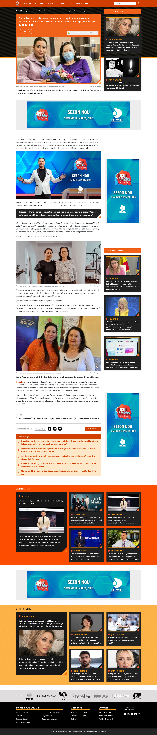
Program (26, 3)
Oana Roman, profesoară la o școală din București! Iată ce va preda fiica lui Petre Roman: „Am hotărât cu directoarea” (58, 450)
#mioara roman (43, 418)
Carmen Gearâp (28, 30)
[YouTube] (132, 714)
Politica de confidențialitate (52, 712)
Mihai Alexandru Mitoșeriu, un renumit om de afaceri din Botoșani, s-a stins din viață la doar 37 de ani (122, 85)
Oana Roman (22, 382)
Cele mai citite (115, 250)
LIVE (87, 3)
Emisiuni (50, 3)
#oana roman (25, 418)
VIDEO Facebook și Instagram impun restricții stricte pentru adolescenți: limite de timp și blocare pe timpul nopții (122, 365)
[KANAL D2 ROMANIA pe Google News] (40, 429)
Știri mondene (23, 609)
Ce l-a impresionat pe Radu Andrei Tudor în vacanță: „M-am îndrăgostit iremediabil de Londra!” (85, 556)
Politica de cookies (23, 722)
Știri (84, 715)
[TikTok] (139, 714)
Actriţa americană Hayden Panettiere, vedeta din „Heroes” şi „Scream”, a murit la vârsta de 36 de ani (58, 457)
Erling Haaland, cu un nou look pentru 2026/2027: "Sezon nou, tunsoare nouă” (123, 640)
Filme (70, 3)
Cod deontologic (22, 719)
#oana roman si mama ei (88, 418)
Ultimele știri (114, 11)
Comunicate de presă (49, 719)
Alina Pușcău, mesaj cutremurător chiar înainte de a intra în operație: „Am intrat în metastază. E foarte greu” (58, 465)
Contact (19, 715)
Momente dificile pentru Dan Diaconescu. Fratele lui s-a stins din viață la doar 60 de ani (59, 472)
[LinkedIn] (135, 714)
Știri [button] (78, 3)
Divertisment (23, 489)
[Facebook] (125, 714)
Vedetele (39, 3)
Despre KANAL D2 (27, 707)
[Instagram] (128, 714)
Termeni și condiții (22, 712)
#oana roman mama (63, 418)
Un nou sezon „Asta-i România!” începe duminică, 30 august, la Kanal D (41, 502)
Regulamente (47, 715)
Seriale (60, 3)
